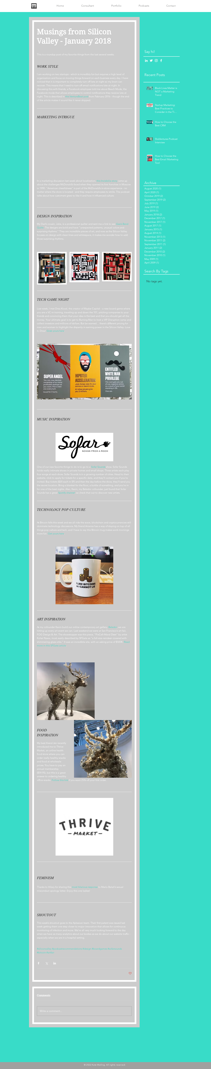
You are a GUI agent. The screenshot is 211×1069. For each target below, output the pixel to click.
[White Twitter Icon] (151, 60)
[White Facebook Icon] (161, 60)
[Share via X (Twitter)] (46, 963)
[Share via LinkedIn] (54, 963)
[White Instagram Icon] (156, 60)
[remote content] (84, 151)
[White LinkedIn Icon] (146, 60)
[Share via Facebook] (38, 963)
